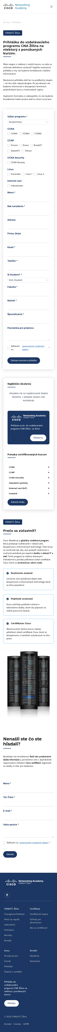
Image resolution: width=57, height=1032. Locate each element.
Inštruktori (9, 930)
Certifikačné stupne (39, 914)
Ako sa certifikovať (38, 928)
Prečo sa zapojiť (11, 919)
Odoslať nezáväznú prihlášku (24, 360)
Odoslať (10, 854)
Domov (7, 22)
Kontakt (7, 941)
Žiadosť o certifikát (13, 972)
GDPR (26, 1024)
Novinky (8, 935)
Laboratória (9, 925)
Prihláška (16, 22)
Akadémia (34, 956)
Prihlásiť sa (38, 438)
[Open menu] (51, 6)
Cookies (17, 1024)
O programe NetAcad (14, 914)
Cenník (7, 961)
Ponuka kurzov (11, 956)
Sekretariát (35, 961)
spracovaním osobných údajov (33, 348)
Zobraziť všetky (18, 502)
